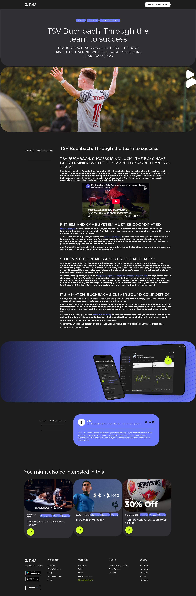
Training (51, 565)
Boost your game (158, 5)
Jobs (80, 569)
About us (82, 565)
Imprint (112, 573)
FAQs (50, 580)
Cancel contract (85, 580)
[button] (32, 587)
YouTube (144, 573)
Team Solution (54, 569)
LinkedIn (144, 580)
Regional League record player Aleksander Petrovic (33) (122, 276)
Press (80, 573)
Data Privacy (114, 569)
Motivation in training (102, 315)
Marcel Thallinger (67, 229)
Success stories (54, 576)
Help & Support (85, 576)
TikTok (143, 576)
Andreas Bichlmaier (113, 237)
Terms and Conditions (119, 565)
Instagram (144, 569)
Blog (50, 573)
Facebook (144, 565)
